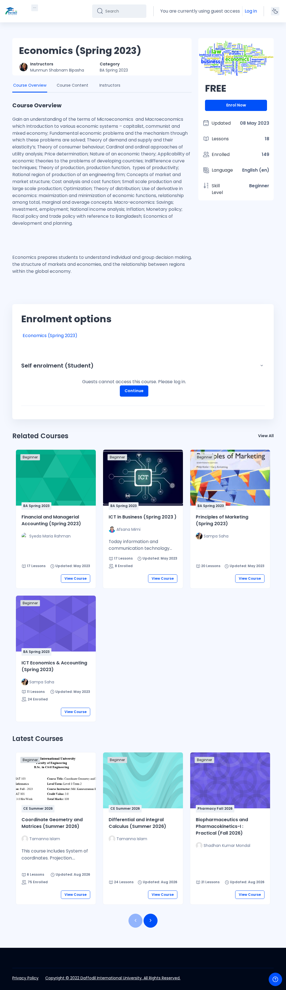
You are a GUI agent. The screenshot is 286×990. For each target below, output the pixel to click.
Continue (134, 391)
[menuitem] (34, 7)
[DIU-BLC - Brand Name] (11, 11)
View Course (76, 578)
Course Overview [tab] (29, 85)
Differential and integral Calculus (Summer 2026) (137, 823)
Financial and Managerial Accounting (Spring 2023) (51, 520)
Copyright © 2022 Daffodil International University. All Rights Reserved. (112, 978)
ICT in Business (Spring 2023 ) (143, 517)
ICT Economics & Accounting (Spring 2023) (54, 666)
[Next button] (151, 921)
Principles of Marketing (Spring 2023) (222, 520)
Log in (251, 11)
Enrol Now (236, 105)
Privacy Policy (25, 978)
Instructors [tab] (109, 85)
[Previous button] (135, 921)
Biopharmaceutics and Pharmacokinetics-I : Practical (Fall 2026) (222, 826)
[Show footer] (275, 979)
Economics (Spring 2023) (50, 335)
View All (266, 436)
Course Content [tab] (72, 85)
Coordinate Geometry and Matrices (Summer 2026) (52, 823)
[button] (262, 366)
